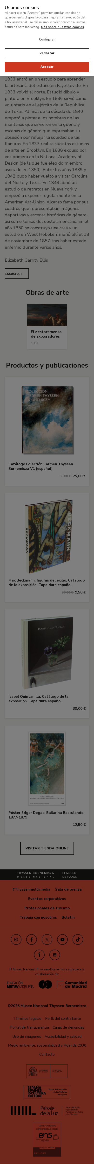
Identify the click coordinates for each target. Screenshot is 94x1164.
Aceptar (47, 67)
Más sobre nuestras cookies (62, 27)
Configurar (47, 39)
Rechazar (47, 53)
